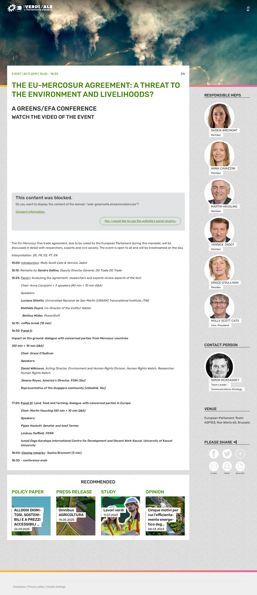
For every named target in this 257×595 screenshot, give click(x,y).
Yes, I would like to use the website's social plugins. (140, 221)
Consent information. (30, 212)
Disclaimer (19, 586)
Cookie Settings (56, 586)
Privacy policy (36, 586)
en (183, 74)
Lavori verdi (113, 510)
